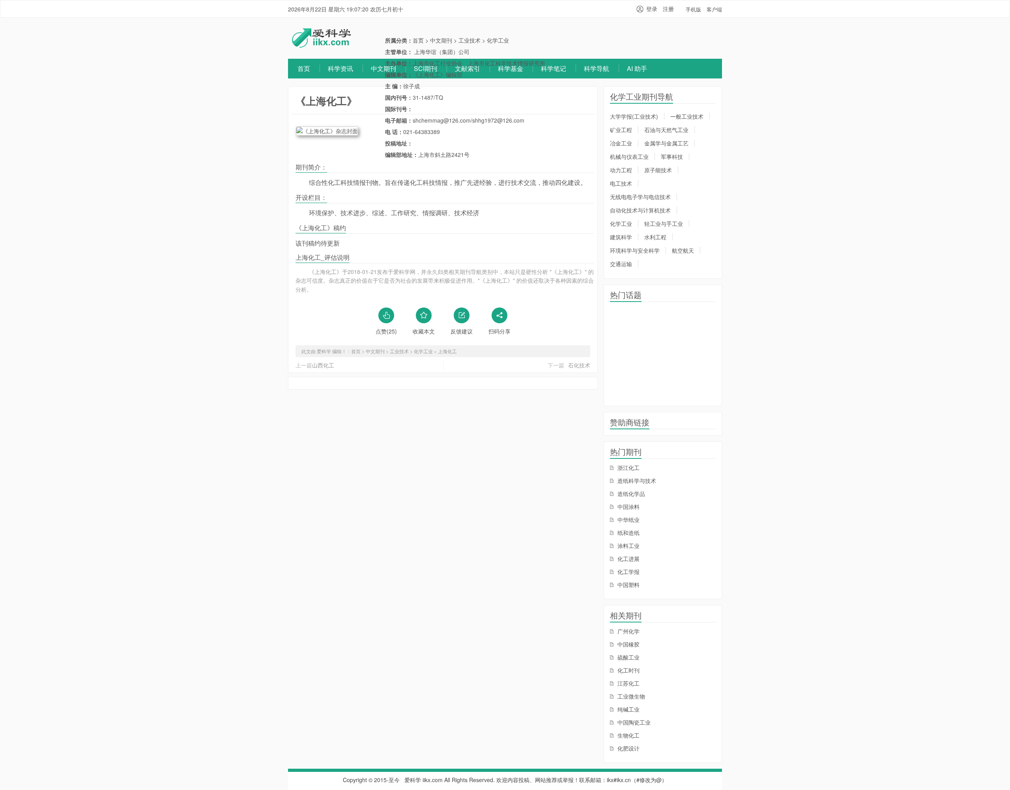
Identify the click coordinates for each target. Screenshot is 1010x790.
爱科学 (412, 780)
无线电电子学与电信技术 (640, 196)
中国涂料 (628, 507)
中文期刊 (383, 68)
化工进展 (628, 559)
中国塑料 (628, 585)
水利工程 (655, 236)
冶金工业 (621, 143)
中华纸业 (628, 520)
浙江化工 (628, 467)
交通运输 (621, 263)
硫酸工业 (628, 657)
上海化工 (447, 351)
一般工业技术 (686, 116)
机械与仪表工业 (629, 156)
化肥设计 (628, 748)
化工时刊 (628, 670)
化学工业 (498, 40)
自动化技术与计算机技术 (640, 210)
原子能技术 (658, 169)
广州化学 (628, 631)
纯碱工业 (628, 709)
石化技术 (579, 365)
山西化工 (323, 365)
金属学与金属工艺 (666, 143)
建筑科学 (621, 236)
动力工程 (621, 169)
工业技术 (469, 40)
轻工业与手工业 (663, 223)
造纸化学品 (630, 493)
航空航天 (683, 250)
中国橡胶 (628, 644)
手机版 (693, 9)
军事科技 (672, 156)
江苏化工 (628, 683)
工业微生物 (630, 696)
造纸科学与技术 (636, 480)
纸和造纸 (628, 533)
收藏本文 (424, 331)
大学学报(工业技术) (634, 116)
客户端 (714, 9)
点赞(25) (386, 331)
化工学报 (628, 572)
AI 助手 (637, 68)
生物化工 (628, 735)
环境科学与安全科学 (635, 250)
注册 (668, 9)
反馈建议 (462, 331)
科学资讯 (340, 68)
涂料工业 (628, 546)
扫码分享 (499, 331)
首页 (303, 68)
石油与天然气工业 (666, 129)
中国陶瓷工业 (633, 722)
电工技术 (621, 183)
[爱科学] (321, 45)
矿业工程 (621, 129)
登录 (651, 9)
